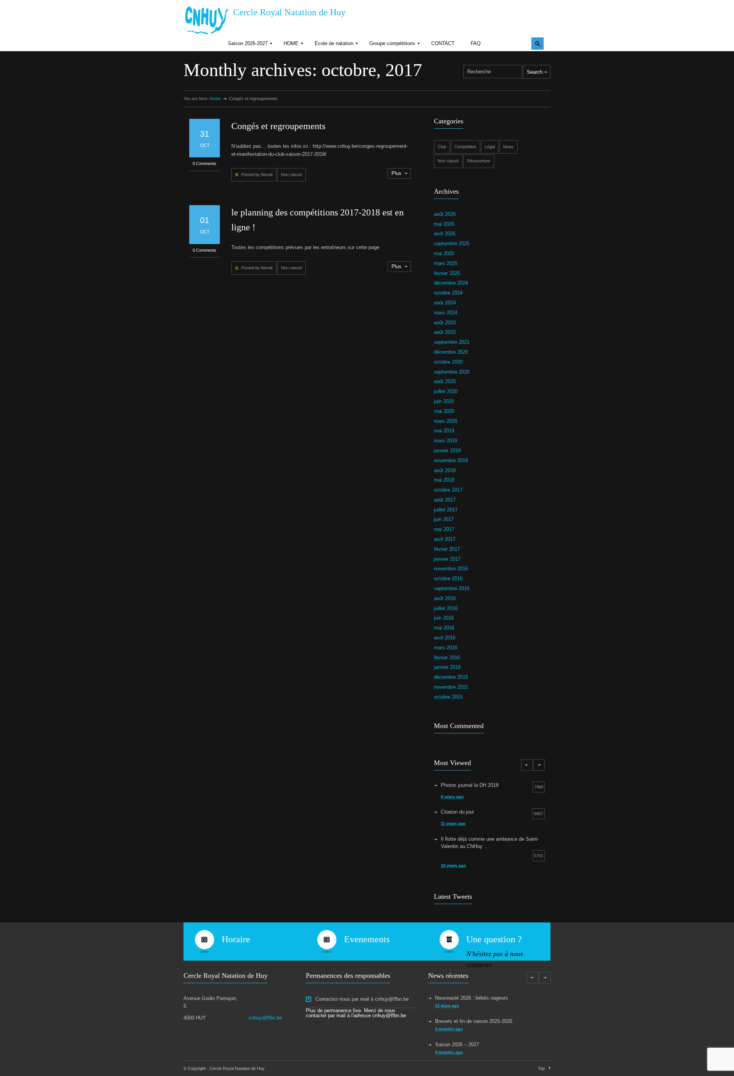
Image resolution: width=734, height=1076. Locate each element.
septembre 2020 (451, 372)
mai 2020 (444, 411)
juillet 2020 (446, 391)
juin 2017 (444, 519)
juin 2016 (444, 618)
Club (442, 146)
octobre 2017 (448, 490)
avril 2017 (444, 539)
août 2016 (445, 598)
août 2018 (445, 470)
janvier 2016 (447, 667)
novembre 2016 (451, 568)
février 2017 (447, 549)
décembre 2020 (451, 352)
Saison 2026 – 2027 (457, 1044)
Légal (490, 146)
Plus (396, 173)
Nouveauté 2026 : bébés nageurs (471, 998)
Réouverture (478, 161)
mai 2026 (444, 224)
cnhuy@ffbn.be (265, 1018)
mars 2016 (445, 647)
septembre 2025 (451, 243)
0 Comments (204, 163)
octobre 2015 (448, 697)
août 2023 (445, 322)
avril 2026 (444, 233)
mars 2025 (445, 263)
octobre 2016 (448, 578)
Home (215, 98)
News (508, 146)
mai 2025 (444, 253)
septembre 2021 (451, 342)
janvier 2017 (447, 559)
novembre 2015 (451, 687)
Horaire (236, 939)
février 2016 (447, 657)
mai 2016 (444, 628)
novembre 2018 (451, 460)
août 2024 (445, 303)
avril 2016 (444, 638)
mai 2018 (444, 480)
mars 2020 (445, 421)
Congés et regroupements (278, 126)
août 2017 (445, 500)
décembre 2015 (451, 677)
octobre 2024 (448, 293)
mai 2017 (444, 529)
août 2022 (445, 332)
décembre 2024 (451, 283)
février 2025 (447, 273)
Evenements (367, 939)
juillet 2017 (446, 510)
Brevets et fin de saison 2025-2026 (473, 1021)
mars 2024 (445, 313)
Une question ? (494, 939)
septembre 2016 (451, 588)
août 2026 (445, 214)
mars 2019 (445, 440)
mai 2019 (444, 431)
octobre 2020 (448, 362)
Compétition (465, 146)
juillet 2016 (446, 608)
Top (541, 1068)
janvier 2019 (447, 450)
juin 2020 (444, 401)
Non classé (291, 174)
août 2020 (445, 381)
